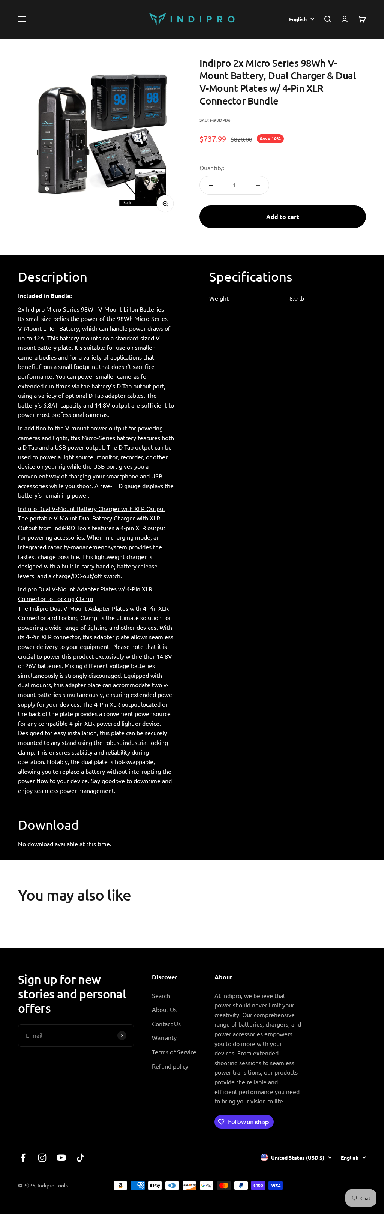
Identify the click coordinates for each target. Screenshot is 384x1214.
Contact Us (166, 1023)
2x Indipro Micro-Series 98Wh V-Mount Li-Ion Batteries (91, 309)
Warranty (164, 1037)
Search (161, 995)
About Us (164, 1009)
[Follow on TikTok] (80, 1158)
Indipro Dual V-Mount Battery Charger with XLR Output (91, 508)
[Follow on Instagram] (42, 1158)
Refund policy (170, 1066)
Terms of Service (174, 1051)
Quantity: (212, 167)
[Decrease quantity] (211, 185)
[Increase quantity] (258, 185)
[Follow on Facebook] (23, 1158)
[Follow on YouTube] (61, 1158)
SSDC (358, 1185)
